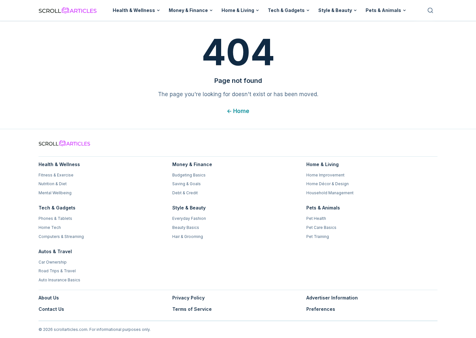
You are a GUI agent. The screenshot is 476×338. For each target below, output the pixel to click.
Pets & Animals (383, 10)
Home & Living (237, 10)
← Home (238, 111)
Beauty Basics (185, 227)
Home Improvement (325, 175)
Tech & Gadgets (286, 10)
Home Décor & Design (327, 183)
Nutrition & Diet (53, 183)
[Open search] (430, 10)
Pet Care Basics (321, 227)
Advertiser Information (332, 297)
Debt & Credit (185, 192)
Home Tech (50, 227)
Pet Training (317, 236)
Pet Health (316, 218)
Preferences (320, 309)
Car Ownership (53, 262)
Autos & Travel (55, 251)
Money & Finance (188, 10)
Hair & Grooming (187, 236)
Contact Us (51, 309)
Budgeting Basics (189, 175)
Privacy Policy (188, 297)
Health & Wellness (134, 10)
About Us (49, 297)
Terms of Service (192, 309)
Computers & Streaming (61, 236)
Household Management (330, 192)
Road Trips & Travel (57, 270)
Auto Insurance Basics (59, 279)
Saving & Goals (186, 183)
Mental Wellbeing (55, 192)
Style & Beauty (335, 10)
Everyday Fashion (189, 218)
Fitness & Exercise (56, 175)
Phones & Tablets (55, 218)
